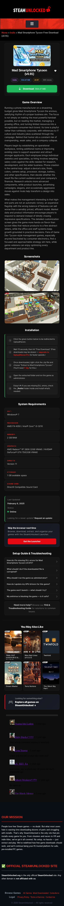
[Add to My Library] (55, 71)
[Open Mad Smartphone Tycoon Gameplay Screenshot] (32, 308)
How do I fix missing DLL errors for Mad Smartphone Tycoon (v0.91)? (25, 561)
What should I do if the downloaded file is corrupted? (25, 570)
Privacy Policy (23, 897)
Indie (12, 32)
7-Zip (26, 368)
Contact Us (50, 897)
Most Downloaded (40, 893)
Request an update (43, 518)
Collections (54, 893)
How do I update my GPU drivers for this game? (28, 584)
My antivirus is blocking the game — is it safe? (28, 596)
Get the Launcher (32, 541)
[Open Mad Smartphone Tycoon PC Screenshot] (32, 275)
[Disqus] (32, 757)
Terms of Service (37, 897)
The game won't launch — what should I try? (27, 590)
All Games (27, 893)
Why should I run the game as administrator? (27, 578)
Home (5, 32)
